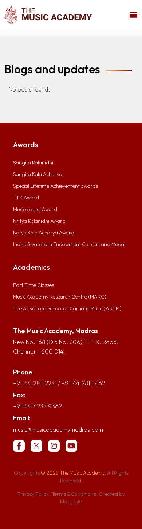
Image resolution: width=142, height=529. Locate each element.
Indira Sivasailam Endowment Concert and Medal (69, 244)
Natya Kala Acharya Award (43, 232)
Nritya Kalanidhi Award (39, 221)
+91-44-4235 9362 (37, 406)
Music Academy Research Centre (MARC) (59, 296)
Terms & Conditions (74, 494)
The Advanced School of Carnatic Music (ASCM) (67, 308)
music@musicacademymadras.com (58, 429)
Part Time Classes (33, 285)
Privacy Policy (32, 494)
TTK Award (26, 197)
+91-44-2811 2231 (34, 383)
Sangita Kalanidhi (33, 162)
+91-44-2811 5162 (83, 383)
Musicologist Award (35, 209)
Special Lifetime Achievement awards (55, 186)
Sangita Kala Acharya (37, 174)
